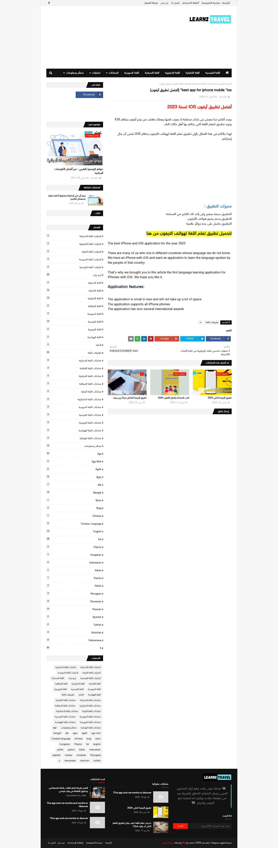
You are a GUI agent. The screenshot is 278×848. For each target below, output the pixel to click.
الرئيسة (108, 843)
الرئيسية (226, 3)
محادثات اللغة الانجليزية (74, 376)
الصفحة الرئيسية (224, 84)
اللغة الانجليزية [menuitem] (172, 73)
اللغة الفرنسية (74, 321)
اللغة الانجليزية (74, 298)
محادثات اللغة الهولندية (74, 430)
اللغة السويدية (74, 314)
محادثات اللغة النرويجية (74, 422)
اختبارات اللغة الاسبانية (74, 236)
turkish (74, 625)
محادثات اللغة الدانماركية (74, 399)
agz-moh (74, 461)
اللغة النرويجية (74, 329)
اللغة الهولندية (74, 337)
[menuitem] (227, 73)
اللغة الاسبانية (74, 283)
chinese (74, 516)
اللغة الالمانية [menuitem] (192, 73)
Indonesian (74, 562)
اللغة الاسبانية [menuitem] (152, 73)
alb (74, 485)
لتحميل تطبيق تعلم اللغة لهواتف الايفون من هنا (189, 233)
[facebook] (48, 3)
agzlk (74, 469)
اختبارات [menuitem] (96, 73)
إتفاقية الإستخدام (75, 843)
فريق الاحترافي (167, 843)
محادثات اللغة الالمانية (74, 368)
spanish (74, 617)
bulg (74, 508)
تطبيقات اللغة (212, 322)
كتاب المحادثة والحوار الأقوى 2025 (173, 398)
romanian (74, 601)
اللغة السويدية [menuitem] (131, 73)
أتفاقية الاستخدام (190, 3)
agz (74, 454)
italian (74, 570)
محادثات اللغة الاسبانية (74, 360)
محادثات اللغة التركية (74, 391)
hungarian (74, 555)
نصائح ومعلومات (74, 446)
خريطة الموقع (151, 3)
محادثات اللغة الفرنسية (74, 415)
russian (74, 609)
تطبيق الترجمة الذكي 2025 (220, 398)
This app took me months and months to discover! (67, 805)
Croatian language (74, 524)
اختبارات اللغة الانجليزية (74, 244)
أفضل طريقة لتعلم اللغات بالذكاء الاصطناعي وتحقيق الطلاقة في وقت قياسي (68, 790)
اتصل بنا (175, 3)
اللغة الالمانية (74, 290)
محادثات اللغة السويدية (74, 407)
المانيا (74, 345)
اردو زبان (74, 275)
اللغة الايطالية (74, 306)
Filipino (74, 547)
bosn (74, 500)
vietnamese (74, 640)
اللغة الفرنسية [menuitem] (212, 73)
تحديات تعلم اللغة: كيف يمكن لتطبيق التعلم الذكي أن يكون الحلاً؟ (132, 825)
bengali (74, 492)
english (74, 531)
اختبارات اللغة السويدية (74, 259)
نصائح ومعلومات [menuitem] (75, 73)
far (74, 539)
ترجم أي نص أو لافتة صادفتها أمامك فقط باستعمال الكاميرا (67, 197)
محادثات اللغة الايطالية (74, 384)
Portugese (74, 593)
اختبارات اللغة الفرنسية (74, 267)
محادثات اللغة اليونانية (74, 438)
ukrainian (74, 632)
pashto (74, 578)
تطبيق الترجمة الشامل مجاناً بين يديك (130, 398)
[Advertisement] (115, 37)
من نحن (165, 3)
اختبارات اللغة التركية (74, 251)
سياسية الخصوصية (211, 3)
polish (74, 586)
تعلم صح (223, 97)
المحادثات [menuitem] (113, 73)
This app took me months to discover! (132, 793)
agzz (74, 477)
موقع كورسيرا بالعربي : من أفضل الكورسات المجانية (78, 171)
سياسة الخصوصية (94, 843)
